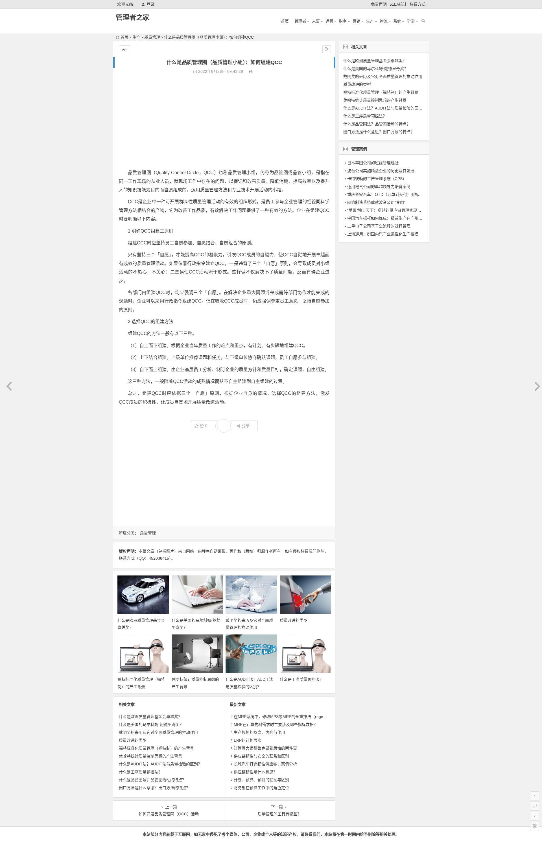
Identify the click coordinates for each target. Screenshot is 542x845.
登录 (150, 4)
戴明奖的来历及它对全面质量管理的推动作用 (158, 732)
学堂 (411, 21)
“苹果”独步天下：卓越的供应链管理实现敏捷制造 (390, 210)
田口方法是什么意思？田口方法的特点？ (154, 787)
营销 (356, 21)
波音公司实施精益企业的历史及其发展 (380, 170)
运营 (329, 21)
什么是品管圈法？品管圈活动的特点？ (152, 780)
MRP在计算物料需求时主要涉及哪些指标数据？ (276, 724)
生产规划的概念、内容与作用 (259, 732)
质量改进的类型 (293, 620)
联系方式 (417, 4)
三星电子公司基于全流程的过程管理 (378, 226)
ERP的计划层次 (247, 740)
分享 (246, 426)
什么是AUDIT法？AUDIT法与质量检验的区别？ (160, 764)
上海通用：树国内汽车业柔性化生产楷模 (382, 234)
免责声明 (379, 4)
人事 (316, 21)
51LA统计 (398, 4)
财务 (343, 21)
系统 (397, 21)
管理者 (300, 21)
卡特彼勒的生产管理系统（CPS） (376, 178)
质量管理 (152, 37)
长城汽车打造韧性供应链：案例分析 (265, 764)
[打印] (251, 71)
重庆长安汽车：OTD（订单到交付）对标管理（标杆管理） (399, 194)
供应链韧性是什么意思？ (255, 772)
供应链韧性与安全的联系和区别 (261, 756)
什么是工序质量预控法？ (301, 679)
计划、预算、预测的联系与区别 (261, 780)
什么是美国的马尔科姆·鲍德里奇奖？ (151, 724)
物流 (384, 21)
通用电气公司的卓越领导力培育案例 (378, 186)
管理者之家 (133, 17)
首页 (285, 21)
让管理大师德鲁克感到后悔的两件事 (265, 748)
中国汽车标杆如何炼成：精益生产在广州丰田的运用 (392, 218)
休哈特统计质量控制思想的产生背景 (150, 756)
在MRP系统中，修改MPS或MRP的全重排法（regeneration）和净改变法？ (300, 716)
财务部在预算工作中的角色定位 (261, 787)
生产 (370, 21)
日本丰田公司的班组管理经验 (373, 163)
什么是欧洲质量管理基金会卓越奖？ (150, 716)
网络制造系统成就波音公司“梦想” (376, 202)
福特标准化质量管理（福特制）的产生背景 (156, 748)
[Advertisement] (224, 121)
